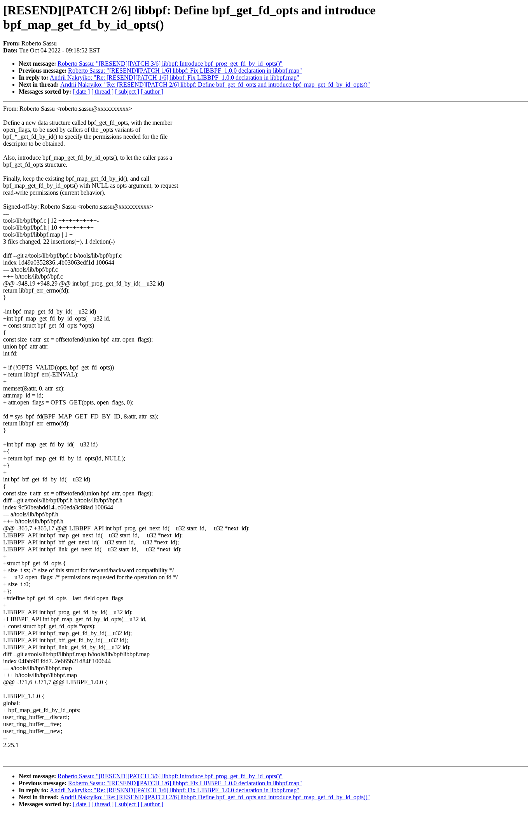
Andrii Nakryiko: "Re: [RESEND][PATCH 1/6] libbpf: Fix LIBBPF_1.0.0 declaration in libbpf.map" (174, 77)
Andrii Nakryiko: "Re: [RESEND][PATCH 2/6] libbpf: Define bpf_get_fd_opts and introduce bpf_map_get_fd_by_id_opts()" (215, 84)
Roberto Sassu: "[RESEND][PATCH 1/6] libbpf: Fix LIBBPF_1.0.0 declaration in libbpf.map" (185, 70)
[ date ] (81, 91)
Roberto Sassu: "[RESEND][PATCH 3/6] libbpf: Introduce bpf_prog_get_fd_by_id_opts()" (170, 63)
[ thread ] (102, 91)
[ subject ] (127, 91)
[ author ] (152, 91)
